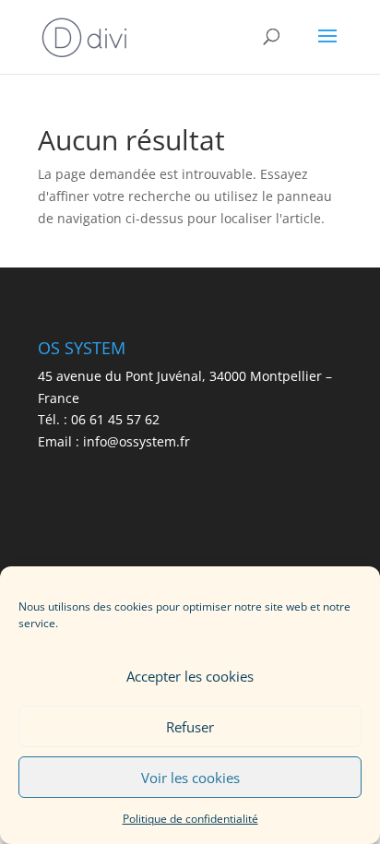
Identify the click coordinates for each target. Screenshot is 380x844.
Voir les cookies (190, 777)
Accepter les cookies (190, 676)
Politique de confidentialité (190, 818)
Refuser (190, 727)
